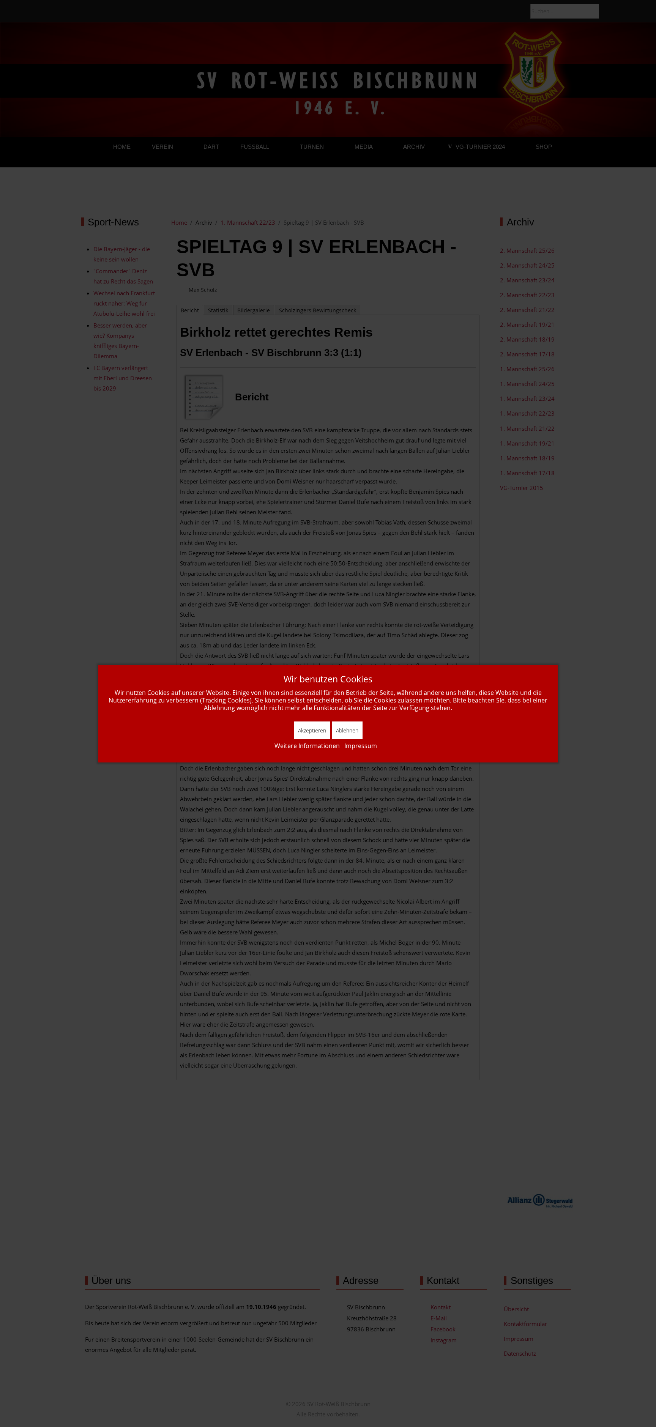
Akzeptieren (312, 730)
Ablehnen (347, 730)
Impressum (360, 746)
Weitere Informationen (307, 746)
